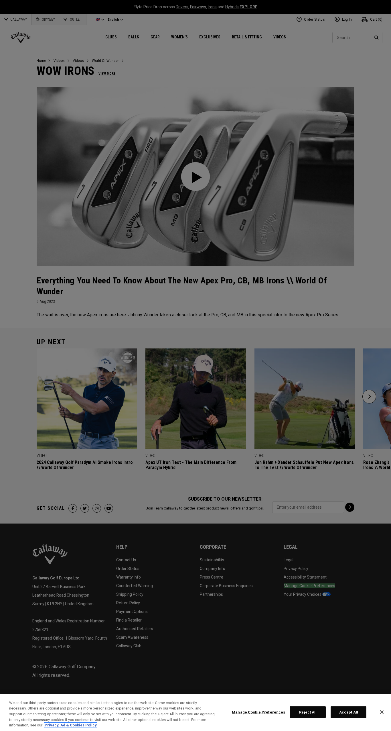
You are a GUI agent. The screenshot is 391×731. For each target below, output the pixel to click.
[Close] (382, 712)
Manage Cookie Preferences (258, 712)
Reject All (308, 712)
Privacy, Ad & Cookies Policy (71, 725)
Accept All (348, 712)
